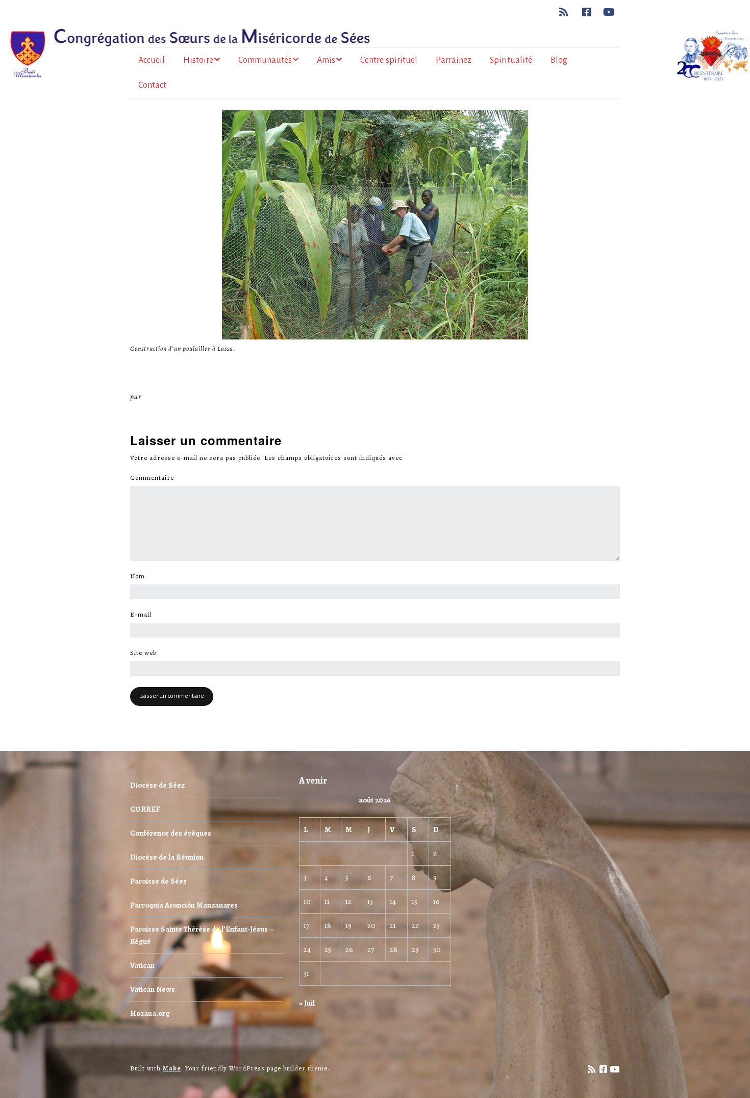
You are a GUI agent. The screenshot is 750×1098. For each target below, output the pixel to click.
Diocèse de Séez (157, 785)
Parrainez (453, 60)
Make (172, 1068)
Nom (140, 576)
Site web (143, 653)
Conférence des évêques (170, 833)
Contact (152, 85)
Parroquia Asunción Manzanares (184, 905)
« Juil (307, 1003)
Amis (326, 60)
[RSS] (567, 12)
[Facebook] (587, 12)
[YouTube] (609, 12)
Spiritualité (511, 60)
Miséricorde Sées (176, 397)
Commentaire (155, 478)
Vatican (142, 965)
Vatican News (152, 989)
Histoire (198, 60)
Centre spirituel (388, 60)
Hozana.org (149, 1013)
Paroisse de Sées (158, 881)
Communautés (265, 60)
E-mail (143, 615)
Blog (559, 60)
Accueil (151, 60)
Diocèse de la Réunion (167, 857)
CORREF (145, 809)
